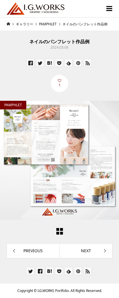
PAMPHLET (13, 105)
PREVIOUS (33, 250)
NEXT (86, 250)
